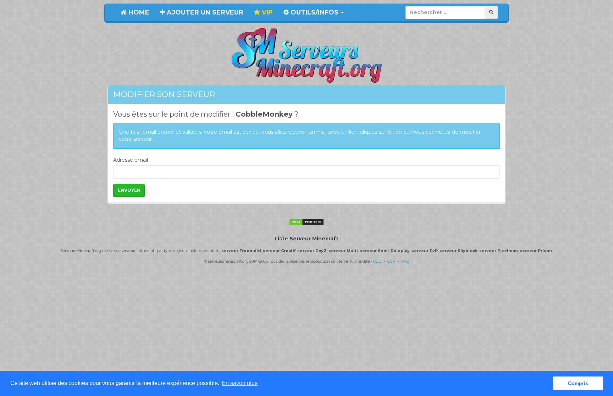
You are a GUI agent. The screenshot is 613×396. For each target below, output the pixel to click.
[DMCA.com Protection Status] (306, 221)
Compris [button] (578, 383)
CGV (391, 261)
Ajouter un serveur (204, 12)
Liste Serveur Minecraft (306, 238)
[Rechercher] (491, 12)
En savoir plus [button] (240, 383)
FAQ (405, 261)
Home (138, 12)
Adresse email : (131, 160)
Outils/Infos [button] (314, 12)
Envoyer (129, 190)
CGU (377, 261)
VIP (266, 12)
